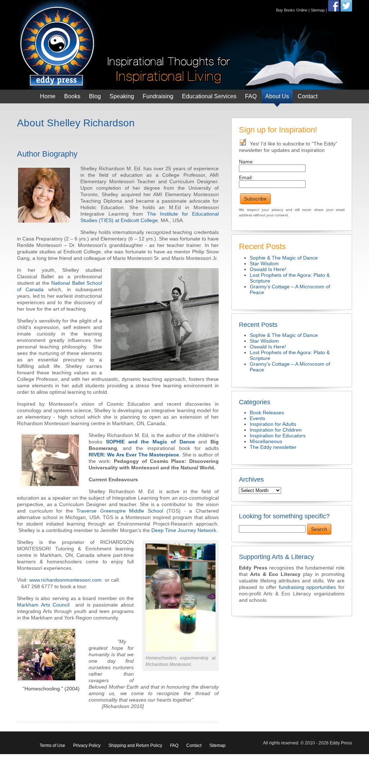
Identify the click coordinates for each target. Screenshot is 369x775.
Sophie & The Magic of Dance (284, 258)
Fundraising (158, 96)
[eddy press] (125, 44)
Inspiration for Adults (273, 424)
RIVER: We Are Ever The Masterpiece (134, 455)
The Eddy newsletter (273, 447)
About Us (277, 96)
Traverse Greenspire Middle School (119, 511)
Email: (246, 177)
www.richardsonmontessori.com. (66, 580)
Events (257, 418)
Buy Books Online (291, 10)
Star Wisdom (264, 263)
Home (47, 96)
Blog (95, 96)
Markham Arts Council (44, 605)
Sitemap (318, 10)
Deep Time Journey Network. (184, 530)
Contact (307, 96)
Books (72, 96)
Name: (246, 162)
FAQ (251, 96)
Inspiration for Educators (278, 435)
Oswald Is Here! (268, 269)
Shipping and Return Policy (135, 745)
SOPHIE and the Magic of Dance (150, 442)
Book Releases (267, 412)
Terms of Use (52, 745)
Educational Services (209, 96)
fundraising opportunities (307, 587)
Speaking (122, 96)
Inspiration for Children (276, 430)
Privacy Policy (87, 745)
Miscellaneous (266, 441)
